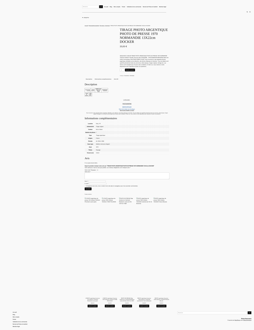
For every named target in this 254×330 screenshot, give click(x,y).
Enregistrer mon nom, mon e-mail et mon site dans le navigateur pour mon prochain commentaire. (112, 186)
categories (86, 17)
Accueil (86, 25)
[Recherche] (101, 6)
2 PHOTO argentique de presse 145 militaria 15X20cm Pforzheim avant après (92, 299)
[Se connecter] (250, 11)
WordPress (237, 320)
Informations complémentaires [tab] (103, 79)
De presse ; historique (105, 25)
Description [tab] (89, 79)
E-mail (87, 183)
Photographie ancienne (94, 25)
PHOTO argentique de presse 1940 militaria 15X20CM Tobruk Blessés (161, 299)
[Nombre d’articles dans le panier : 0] (247, 11)
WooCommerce (247, 320)
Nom (86, 181)
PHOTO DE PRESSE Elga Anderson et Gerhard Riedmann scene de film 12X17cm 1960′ (127, 299)
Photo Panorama (246, 318)
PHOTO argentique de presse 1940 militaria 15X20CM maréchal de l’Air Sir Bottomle (144, 299)
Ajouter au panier (130, 70)
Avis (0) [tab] (116, 79)
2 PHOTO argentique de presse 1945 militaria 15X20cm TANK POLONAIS (109, 299)
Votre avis (88, 171)
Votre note (88, 170)
